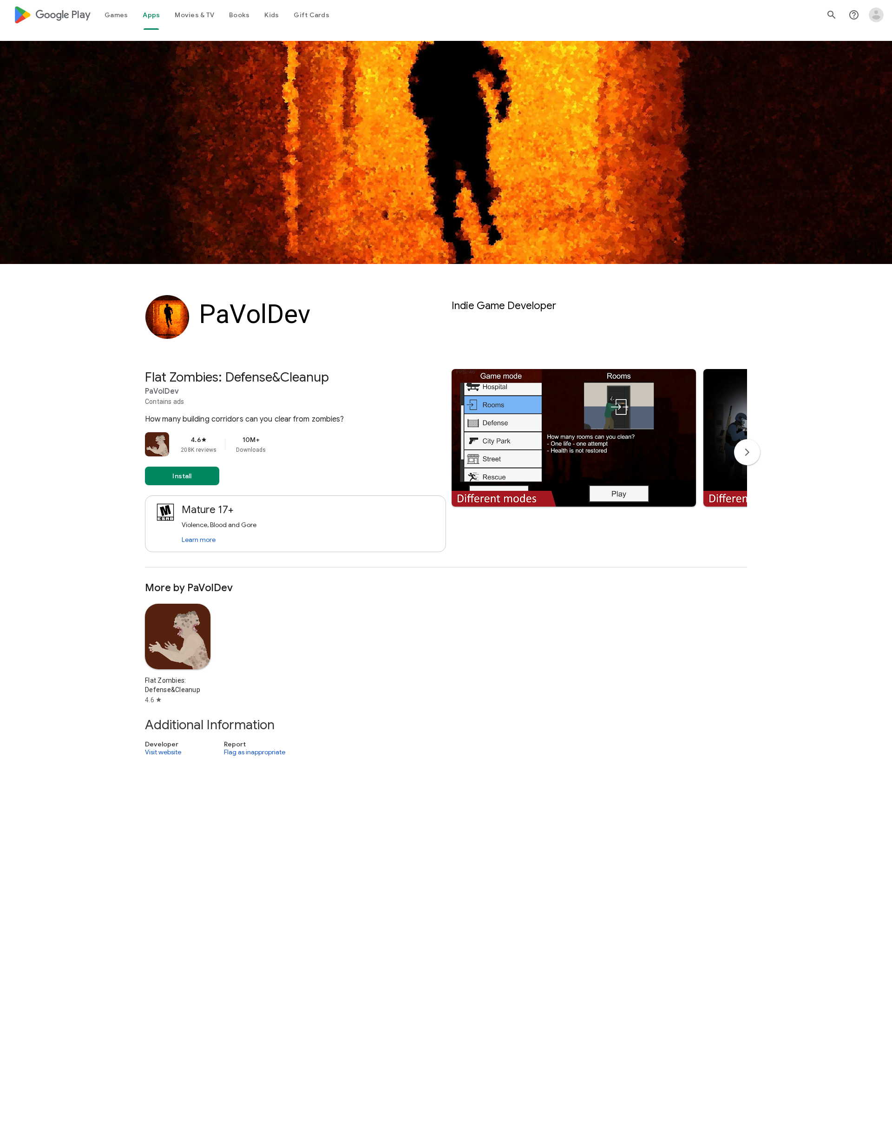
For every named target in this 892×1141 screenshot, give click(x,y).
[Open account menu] (876, 15)
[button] (574, 438)
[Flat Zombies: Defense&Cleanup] (446, 468)
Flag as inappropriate (254, 752)
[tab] (116, 15)
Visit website (163, 752)
